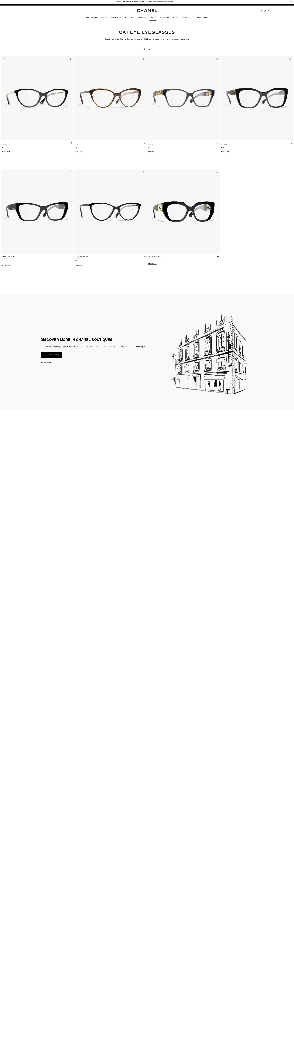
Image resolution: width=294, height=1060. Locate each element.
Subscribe (195, 426)
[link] (269, 10)
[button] (104, 17)
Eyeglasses (49, 444)
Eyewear (38, 444)
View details (6, 151)
